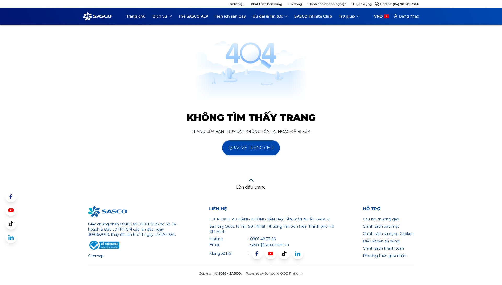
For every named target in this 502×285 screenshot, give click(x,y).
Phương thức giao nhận (384, 255)
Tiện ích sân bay (230, 16)
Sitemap (96, 256)
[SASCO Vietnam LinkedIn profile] (298, 253)
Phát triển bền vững (266, 4)
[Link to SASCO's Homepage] (107, 211)
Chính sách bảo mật (381, 226)
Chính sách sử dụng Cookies (388, 233)
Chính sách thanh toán (383, 248)
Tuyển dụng (362, 4)
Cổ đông (295, 4)
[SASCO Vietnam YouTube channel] (270, 253)
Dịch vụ (162, 17)
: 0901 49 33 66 (262, 239)
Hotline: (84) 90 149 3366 (399, 4)
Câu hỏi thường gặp (381, 219)
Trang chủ (136, 16)
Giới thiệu (237, 4)
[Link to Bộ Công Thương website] (103, 245)
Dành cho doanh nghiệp (327, 4)
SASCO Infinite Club (313, 16)
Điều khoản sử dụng (381, 241)
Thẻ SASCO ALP (193, 16)
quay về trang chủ (251, 147)
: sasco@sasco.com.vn (268, 244)
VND (378, 16)
